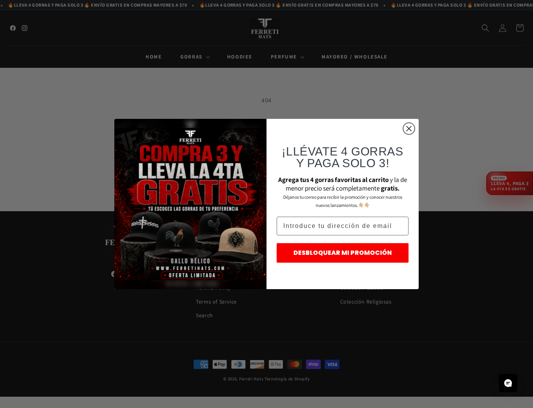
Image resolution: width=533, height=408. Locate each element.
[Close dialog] (409, 128)
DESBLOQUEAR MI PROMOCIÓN (342, 252)
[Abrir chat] (508, 383)
